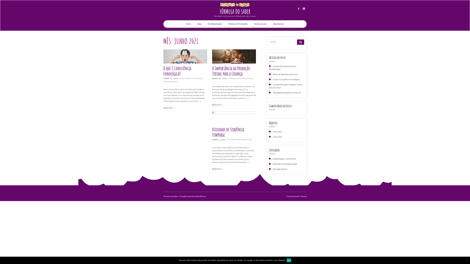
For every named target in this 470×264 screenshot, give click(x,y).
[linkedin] (304, 8)
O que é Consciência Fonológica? (177, 71)
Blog (199, 24)
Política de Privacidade (237, 24)
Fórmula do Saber (235, 11)
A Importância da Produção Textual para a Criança (231, 71)
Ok (289, 260)
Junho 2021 (277, 137)
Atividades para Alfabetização (241, 78)
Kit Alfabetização (215, 24)
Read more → (169, 107)
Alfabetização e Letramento (191, 78)
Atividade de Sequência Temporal (228, 132)
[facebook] (298, 8)
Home (188, 24)
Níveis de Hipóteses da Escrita (285, 74)
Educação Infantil (170, 81)
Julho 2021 (277, 131)
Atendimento (278, 24)
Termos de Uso (260, 24)
